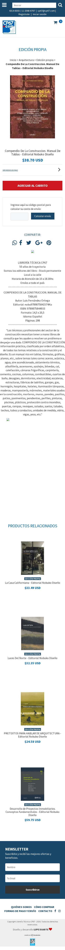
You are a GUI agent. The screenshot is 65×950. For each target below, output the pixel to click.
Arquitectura (26, 60)
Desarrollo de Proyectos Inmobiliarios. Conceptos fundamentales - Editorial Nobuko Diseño (32, 812)
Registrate (24, 14)
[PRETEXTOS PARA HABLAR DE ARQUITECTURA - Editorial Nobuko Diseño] (32, 708)
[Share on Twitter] (28, 243)
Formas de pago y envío (20, 911)
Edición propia (44, 60)
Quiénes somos (21, 907)
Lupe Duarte (41, 929)
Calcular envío (42, 216)
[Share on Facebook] (20, 243)
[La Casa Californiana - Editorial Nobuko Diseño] (32, 557)
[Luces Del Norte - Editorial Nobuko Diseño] (32, 633)
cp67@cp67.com (46, 10)
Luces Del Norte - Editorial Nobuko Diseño (32, 658)
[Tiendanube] (32, 935)
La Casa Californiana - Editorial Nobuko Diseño (32, 582)
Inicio (13, 60)
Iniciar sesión (39, 14)
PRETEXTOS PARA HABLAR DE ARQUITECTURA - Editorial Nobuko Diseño (32, 735)
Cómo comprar (44, 907)
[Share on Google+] (38, 243)
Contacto (45, 911)
